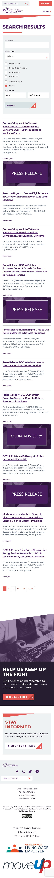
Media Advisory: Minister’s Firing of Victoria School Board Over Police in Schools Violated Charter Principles (23, 517)
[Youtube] (37, 772)
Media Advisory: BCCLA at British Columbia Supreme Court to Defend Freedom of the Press (23, 398)
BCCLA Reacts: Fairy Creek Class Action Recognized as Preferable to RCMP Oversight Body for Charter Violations (24, 553)
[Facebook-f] (17, 772)
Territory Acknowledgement (27, 828)
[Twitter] (30, 772)
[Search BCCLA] (12, 3)
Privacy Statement (27, 832)
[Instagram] (24, 772)
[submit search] (26, 4)
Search (11, 105)
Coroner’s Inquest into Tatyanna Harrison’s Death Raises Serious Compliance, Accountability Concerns (23, 232)
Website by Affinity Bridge (27, 836)
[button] (38, 11)
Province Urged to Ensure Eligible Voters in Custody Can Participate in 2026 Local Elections (25, 196)
